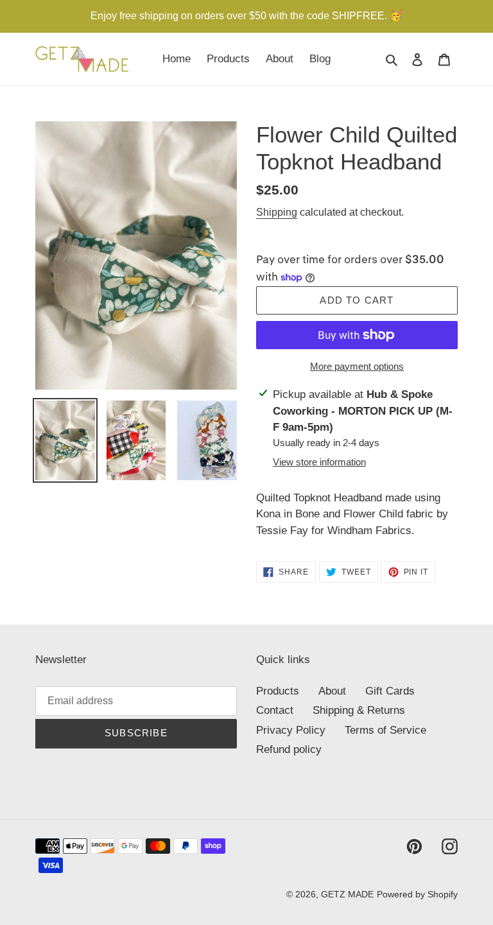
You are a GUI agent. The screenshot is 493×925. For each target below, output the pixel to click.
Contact (274, 710)
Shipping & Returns (359, 710)
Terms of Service (385, 730)
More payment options (357, 366)
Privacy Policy (290, 730)
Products (277, 691)
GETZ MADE (347, 894)
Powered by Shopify (417, 894)
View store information (319, 461)
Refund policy (289, 749)
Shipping (276, 212)
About (332, 691)
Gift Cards (390, 691)
